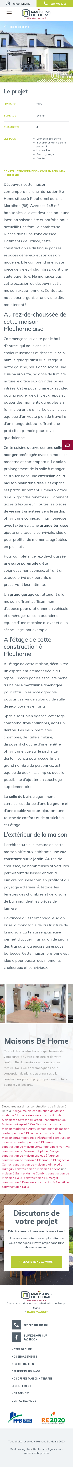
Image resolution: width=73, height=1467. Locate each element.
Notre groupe (22, 1349)
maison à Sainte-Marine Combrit (24, 1173)
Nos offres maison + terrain (32, 1378)
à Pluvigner (58, 1160)
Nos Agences (21, 1393)
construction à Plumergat (41, 1178)
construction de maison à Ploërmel (25, 1160)
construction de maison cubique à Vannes (30, 1155)
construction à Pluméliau (52, 1182)
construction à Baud (15, 1187)
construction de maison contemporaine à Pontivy (35, 1146)
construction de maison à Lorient (37, 1169)
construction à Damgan (18, 1182)
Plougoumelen (21, 1111)
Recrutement (21, 1386)
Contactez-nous (24, 1400)
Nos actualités (23, 1364)
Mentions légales (20, 1449)
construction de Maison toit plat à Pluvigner (32, 1151)
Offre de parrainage (26, 1371)
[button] (10, 11)
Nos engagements (24, 1356)
